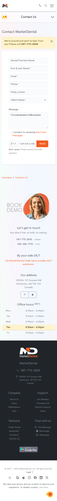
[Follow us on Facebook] (35, 476)
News (14, 403)
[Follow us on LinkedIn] (41, 476)
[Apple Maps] (32, 295)
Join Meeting (43, 399)
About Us (14, 399)
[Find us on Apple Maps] (23, 476)
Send (42, 144)
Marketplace (14, 407)
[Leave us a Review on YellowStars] (10, 477)
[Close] (51, 41)
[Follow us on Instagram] (29, 476)
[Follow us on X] (47, 476)
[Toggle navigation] (52, 5)
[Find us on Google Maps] (17, 476)
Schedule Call (43, 403)
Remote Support (43, 407)
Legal (29, 472)
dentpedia (14, 431)
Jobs (14, 411)
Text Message (44, 427)
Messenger (44, 431)
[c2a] (49, 494)
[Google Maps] (24, 295)
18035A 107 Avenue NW (30, 380)
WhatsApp (44, 435)
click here (43, 487)
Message (13, 109)
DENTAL (13, 439)
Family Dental (14, 427)
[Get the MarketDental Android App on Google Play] (28, 449)
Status (43, 411)
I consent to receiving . (29, 134)
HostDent (14, 435)
